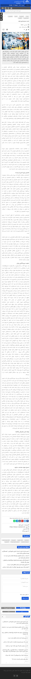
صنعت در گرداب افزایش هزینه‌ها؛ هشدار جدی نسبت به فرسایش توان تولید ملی (14, 627)
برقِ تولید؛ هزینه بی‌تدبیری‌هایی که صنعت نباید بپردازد (16, 655)
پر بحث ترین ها (8, 608)
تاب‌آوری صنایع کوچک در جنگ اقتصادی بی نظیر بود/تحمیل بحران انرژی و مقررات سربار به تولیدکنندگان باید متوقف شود (15, 650)
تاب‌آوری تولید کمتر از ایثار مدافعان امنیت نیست (17, 564)
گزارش (20, 18)
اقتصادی (10, 16)
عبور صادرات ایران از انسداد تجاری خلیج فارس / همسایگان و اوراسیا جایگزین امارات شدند (15, 622)
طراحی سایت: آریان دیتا (26, 672)
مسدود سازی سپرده (15, 542)
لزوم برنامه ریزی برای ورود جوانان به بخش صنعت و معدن (15, 567)
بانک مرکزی (20, 540)
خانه (27, 16)
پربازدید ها (23, 608)
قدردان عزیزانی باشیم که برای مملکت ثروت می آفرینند (17, 646)
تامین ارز (13, 540)
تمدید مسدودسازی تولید (23, 21)
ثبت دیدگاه (25, 598)
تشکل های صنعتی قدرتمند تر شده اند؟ (20, 659)
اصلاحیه (26, 540)
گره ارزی (7, 542)
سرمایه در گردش (25, 542)
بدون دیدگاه (25, 531)
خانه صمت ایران (6, 540)
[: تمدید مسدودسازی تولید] (3, 30)
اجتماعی (21, 16)
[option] (15, 622)
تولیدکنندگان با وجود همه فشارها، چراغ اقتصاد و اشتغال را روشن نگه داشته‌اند (14, 633)
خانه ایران (26, 18)
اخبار (16, 16)
